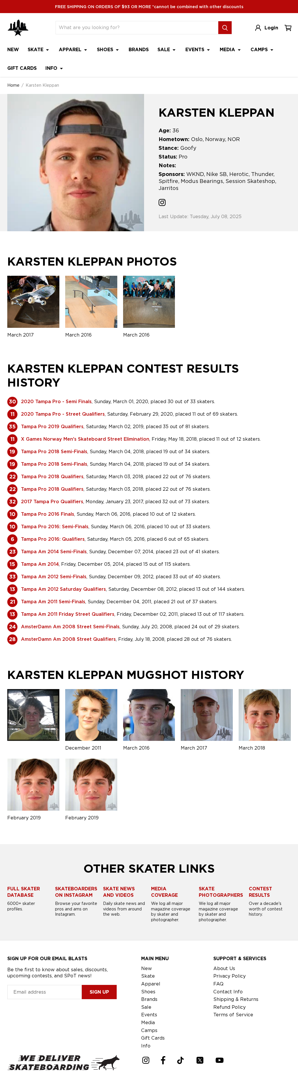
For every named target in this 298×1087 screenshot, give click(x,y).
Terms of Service (233, 1014)
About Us (224, 968)
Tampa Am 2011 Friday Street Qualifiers (67, 614)
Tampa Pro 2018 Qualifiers (52, 476)
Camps (260, 49)
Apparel (71, 49)
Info (52, 68)
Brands (139, 49)
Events (195, 49)
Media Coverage (164, 892)
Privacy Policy (229, 976)
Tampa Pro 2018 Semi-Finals (54, 451)
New (13, 49)
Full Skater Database (23, 892)
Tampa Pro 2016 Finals (47, 514)
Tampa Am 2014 (40, 564)
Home (13, 85)
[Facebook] (163, 1060)
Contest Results (260, 892)
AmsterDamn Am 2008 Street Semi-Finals (70, 626)
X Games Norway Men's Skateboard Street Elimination (85, 439)
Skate (36, 49)
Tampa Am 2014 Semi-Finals (54, 551)
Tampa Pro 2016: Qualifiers (53, 539)
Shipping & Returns (235, 999)
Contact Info (228, 992)
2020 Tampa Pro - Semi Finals (56, 401)
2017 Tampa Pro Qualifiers (52, 501)
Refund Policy (229, 1007)
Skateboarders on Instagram (76, 892)
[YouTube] (220, 1060)
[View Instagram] (162, 203)
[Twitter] (200, 1060)
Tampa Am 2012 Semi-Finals (53, 576)
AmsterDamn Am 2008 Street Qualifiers (68, 639)
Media (228, 49)
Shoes (106, 49)
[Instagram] (145, 1060)
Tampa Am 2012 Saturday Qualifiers (63, 589)
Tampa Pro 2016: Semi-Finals (54, 526)
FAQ (218, 984)
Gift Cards (22, 68)
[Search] (225, 27)
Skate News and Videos (119, 892)
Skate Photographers (221, 892)
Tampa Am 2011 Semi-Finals (53, 601)
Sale (164, 49)
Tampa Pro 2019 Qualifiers (52, 426)
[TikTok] (180, 1060)
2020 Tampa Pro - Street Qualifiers (63, 414)
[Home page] (18, 28)
